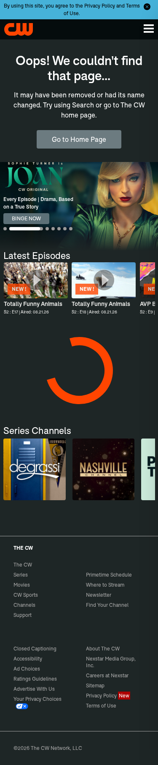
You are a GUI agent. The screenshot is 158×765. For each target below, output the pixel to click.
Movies (21, 585)
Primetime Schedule (109, 575)
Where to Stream (105, 585)
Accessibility (27, 658)
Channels (24, 605)
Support (22, 615)
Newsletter (98, 595)
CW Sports (25, 595)
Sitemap (95, 685)
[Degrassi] (34, 469)
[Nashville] (103, 469)
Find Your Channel (107, 605)
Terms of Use (101, 705)
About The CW (103, 648)
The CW (14, 27)
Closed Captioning (34, 648)
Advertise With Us (34, 689)
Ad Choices (26, 669)
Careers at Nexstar (107, 675)
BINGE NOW (26, 218)
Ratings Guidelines (35, 679)
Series (20, 575)
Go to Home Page (79, 139)
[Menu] (149, 28)
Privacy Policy (99, 6)
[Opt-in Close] (147, 6)
